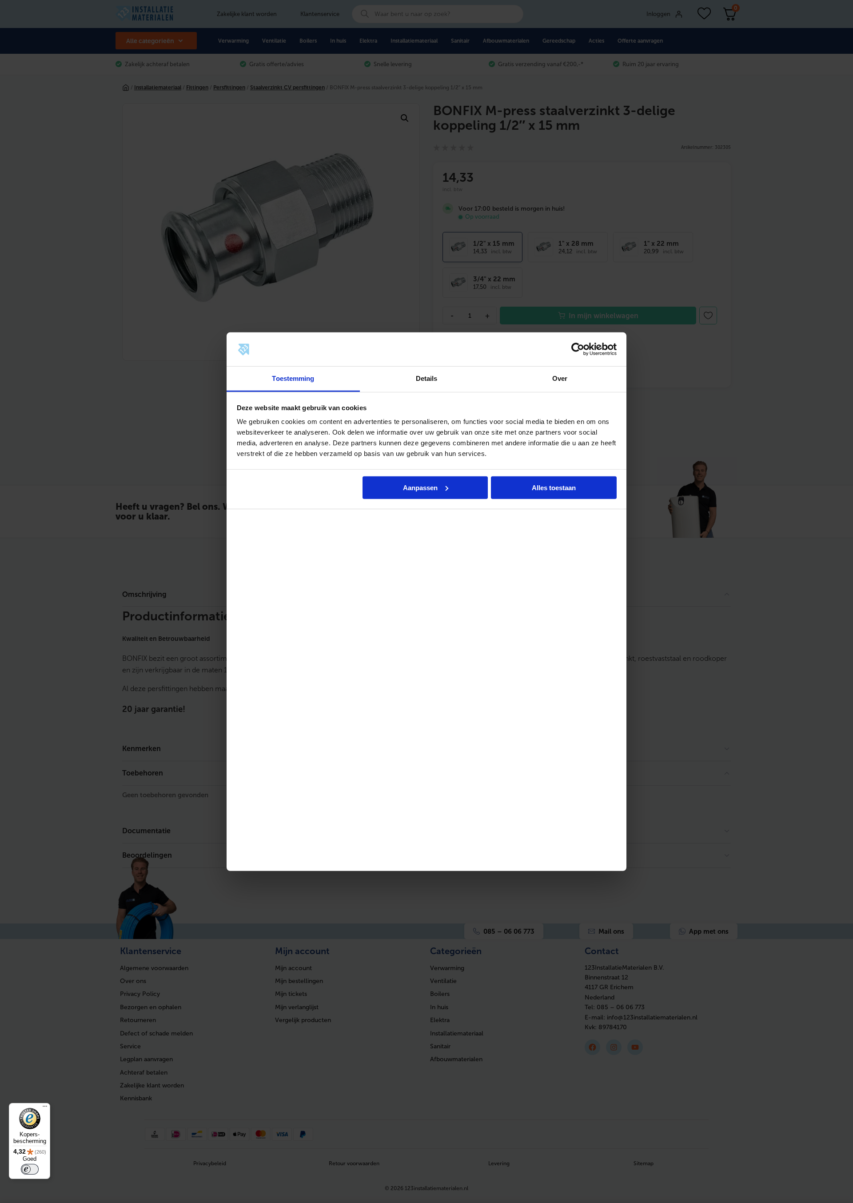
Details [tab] (427, 378)
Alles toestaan (554, 488)
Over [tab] (559, 378)
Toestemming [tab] (293, 378)
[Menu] (45, 1108)
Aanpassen (420, 488)
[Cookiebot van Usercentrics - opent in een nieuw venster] (578, 349)
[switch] (30, 1169)
